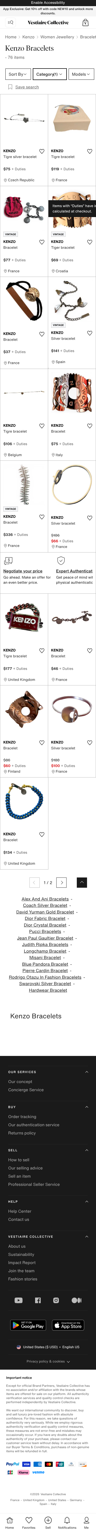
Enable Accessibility (48, 2)
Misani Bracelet (45, 957)
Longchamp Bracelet (45, 951)
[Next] (61, 882)
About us (17, 1246)
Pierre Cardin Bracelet (45, 970)
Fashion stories (22, 1279)
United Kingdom (34, 1500)
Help (13, 1202)
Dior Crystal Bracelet (45, 925)
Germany (76, 1500)
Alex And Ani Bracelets (45, 899)
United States (57, 1500)
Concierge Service (26, 1090)
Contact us (18, 1219)
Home (10, 37)
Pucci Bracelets (45, 931)
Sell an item (19, 1176)
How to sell (18, 1160)
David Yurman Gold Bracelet (45, 912)
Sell (13, 1150)
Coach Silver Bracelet (45, 905)
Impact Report (22, 1262)
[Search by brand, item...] (10, 22)
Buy (12, 1107)
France (15, 1500)
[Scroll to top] (82, 882)
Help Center (19, 1211)
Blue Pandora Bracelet (45, 964)
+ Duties (19, 169)
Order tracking (22, 1116)
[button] (85, 22)
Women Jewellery (57, 37)
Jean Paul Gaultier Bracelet (45, 938)
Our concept (20, 1081)
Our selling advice (25, 1168)
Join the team (21, 1271)
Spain (43, 1504)
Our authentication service (33, 1125)
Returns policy (22, 1133)
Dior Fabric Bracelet (45, 918)
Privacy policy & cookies (46, 1361)
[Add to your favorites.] (42, 151)
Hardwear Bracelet (48, 990)
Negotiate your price (22, 571)
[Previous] (34, 882)
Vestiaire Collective (30, 1237)
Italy (53, 1504)
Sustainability (21, 1254)
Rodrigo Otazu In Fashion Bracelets (45, 977)
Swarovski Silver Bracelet (45, 984)
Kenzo (28, 37)
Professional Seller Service (34, 1184)
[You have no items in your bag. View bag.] (85, 22)
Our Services (22, 1072)
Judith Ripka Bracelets (45, 944)
